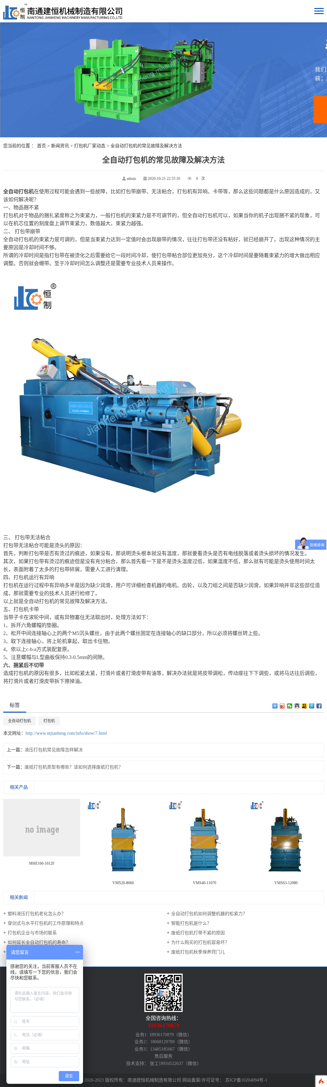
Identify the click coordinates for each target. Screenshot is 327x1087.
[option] (41, 834)
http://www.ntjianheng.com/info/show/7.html (66, 733)
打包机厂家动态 (89, 145)
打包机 (49, 721)
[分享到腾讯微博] (312, 705)
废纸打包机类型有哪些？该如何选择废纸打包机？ (74, 767)
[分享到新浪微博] (282, 705)
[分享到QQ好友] (297, 705)
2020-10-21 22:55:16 (164, 178)
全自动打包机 (19, 721)
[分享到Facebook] (319, 705)
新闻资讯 (60, 145)
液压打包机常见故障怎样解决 (54, 749)
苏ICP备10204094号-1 (246, 1080)
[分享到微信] (290, 705)
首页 (41, 145)
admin (131, 178)
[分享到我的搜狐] (304, 705)
